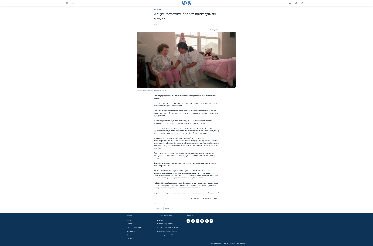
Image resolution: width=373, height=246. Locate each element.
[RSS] (207, 221)
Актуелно (158, 10)
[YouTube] (290, 3)
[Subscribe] (211, 221)
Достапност (131, 235)
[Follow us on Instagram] (193, 221)
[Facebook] (302, 3)
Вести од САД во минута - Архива (168, 227)
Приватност (131, 231)
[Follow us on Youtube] (202, 221)
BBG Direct (130, 238)
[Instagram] (296, 3)
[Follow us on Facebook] (188, 221)
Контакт (129, 224)
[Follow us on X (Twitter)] (197, 221)
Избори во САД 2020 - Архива (167, 231)
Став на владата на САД (165, 235)
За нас (129, 220)
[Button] (214, 30)
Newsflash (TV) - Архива (165, 224)
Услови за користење (134, 227)
